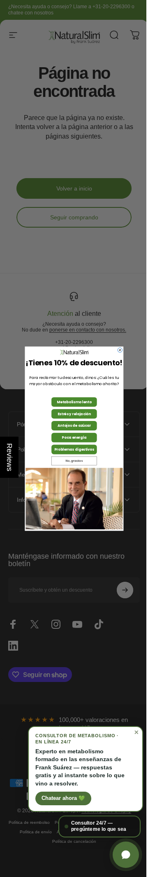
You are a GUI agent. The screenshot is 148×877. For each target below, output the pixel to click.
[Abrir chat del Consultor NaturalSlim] (119, 855)
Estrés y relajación (71, 413)
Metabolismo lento (71, 402)
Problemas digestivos (71, 449)
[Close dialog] (116, 350)
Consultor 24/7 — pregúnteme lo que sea (92, 826)
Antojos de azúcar (71, 425)
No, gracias (70, 461)
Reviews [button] (9, 457)
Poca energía (71, 437)
